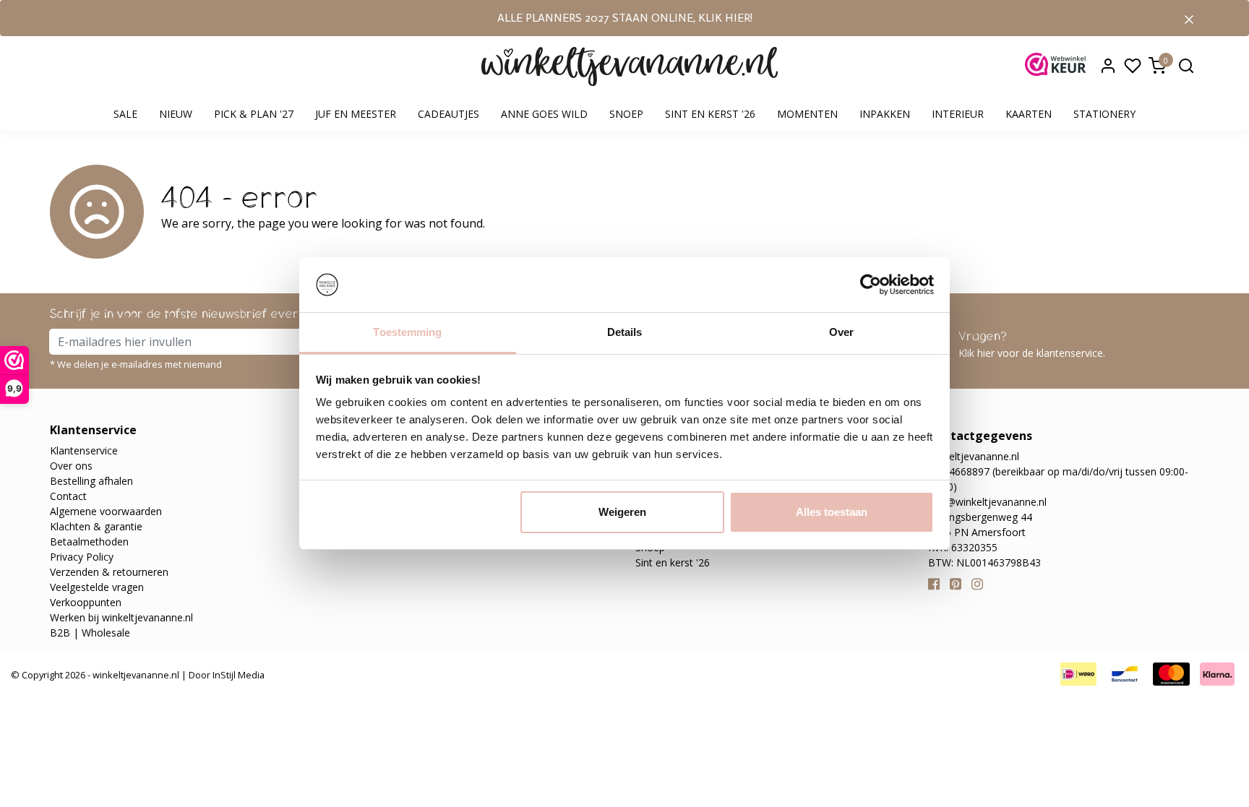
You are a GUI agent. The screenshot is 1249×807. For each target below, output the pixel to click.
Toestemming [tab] (407, 332)
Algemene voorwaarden (106, 511)
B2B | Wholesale (90, 632)
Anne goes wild (544, 114)
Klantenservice (84, 450)
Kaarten (1028, 114)
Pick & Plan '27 (253, 114)
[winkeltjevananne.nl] (629, 67)
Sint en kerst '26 (710, 114)
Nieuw (175, 114)
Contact (68, 496)
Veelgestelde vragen (97, 587)
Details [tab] (625, 332)
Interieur (958, 114)
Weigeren (622, 512)
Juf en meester (355, 114)
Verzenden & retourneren (109, 572)
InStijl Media (237, 674)
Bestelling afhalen (91, 481)
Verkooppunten (85, 602)
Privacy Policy (81, 557)
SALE (125, 114)
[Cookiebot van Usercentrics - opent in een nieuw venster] (870, 284)
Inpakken (884, 114)
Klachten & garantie (96, 526)
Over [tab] (841, 332)
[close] (1189, 18)
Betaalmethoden (89, 541)
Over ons (71, 465)
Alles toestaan (831, 512)
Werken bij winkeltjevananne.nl (121, 617)
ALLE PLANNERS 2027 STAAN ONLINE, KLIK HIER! (624, 18)
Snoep (626, 114)
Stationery (1104, 114)
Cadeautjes (448, 114)
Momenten (807, 114)
